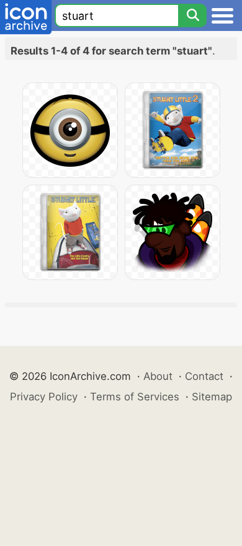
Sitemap (212, 396)
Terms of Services (134, 396)
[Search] (192, 15)
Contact (204, 376)
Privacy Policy (44, 396)
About (158, 376)
